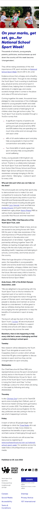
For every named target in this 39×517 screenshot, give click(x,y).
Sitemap (24, 494)
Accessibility (7, 501)
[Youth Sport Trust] (10, 470)
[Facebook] (22, 470)
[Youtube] (29, 470)
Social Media (7, 498)
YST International (28, 501)
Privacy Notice (27, 498)
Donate (29, 479)
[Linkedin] (36, 470)
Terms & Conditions (6, 506)
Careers (5, 494)
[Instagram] (33, 470)
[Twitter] (26, 470)
